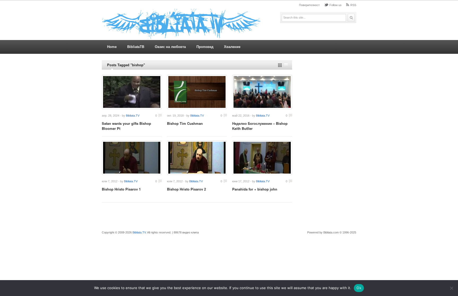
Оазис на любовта (170, 47)
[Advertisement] (327, 139)
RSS (353, 5)
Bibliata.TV (132, 115)
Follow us (335, 5)
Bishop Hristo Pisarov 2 (186, 189)
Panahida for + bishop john (254, 189)
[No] (451, 288)
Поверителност (309, 5)
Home (112, 47)
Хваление (232, 47)
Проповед (204, 47)
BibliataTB (135, 47)
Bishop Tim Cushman (185, 123)
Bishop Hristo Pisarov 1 (121, 189)
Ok (358, 288)
